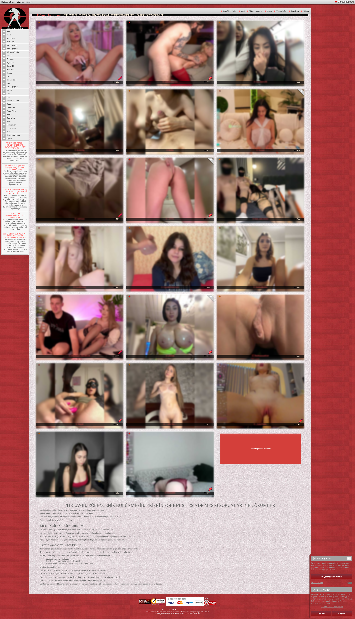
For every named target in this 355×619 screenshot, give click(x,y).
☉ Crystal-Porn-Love (170, 287)
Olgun (9, 104)
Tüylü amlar (11, 125)
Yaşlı (8, 132)
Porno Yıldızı (11, 111)
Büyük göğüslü (12, 49)
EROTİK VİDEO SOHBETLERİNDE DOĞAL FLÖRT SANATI (15, 215)
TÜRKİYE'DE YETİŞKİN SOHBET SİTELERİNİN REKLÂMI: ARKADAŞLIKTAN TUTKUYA (15, 146)
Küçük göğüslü (12, 87)
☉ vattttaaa (80, 219)
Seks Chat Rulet (229, 11)
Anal (8, 31)
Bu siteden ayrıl (317, 583)
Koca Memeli (12, 80)
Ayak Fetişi (11, 38)
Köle (8, 83)
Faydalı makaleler (55, 15)
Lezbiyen (295, 11)
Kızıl (8, 94)
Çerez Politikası (167, 610)
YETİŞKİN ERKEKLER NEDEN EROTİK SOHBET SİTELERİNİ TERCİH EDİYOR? (15, 191)
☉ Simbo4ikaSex (260, 287)
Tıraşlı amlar (11, 128)
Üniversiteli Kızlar (13, 135)
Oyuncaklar (11, 108)
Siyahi (9, 121)
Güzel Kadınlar (255, 11)
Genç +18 (10, 66)
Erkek (269, 11)
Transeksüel (281, 11)
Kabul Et (342, 613)
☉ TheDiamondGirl (260, 356)
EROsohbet (41, 15)
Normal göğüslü (13, 101)
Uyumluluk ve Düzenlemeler (184, 610)
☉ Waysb (79, 424)
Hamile (9, 73)
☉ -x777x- (170, 219)
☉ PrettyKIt (170, 493)
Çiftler (306, 11)
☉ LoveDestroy (79, 287)
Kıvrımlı (9, 90)
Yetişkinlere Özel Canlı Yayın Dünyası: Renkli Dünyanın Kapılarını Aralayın (15, 167)
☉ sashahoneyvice (170, 82)
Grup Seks (11, 70)
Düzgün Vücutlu (13, 52)
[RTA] (349, 582)
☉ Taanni (260, 150)
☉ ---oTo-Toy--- (170, 424)
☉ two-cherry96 (260, 82)
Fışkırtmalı (10, 63)
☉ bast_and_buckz (260, 219)
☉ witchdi (170, 356)
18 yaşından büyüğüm (331, 577)
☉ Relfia (170, 150)
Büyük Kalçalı (12, 45)
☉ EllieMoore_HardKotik (79, 356)
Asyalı (9, 35)
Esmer (9, 56)
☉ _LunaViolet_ (260, 424)
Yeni (243, 11)
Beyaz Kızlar (11, 42)
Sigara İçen (11, 118)
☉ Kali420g (79, 150)
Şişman (9, 139)
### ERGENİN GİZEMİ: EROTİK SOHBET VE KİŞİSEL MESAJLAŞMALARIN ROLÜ (15, 236)
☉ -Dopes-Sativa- (79, 493)
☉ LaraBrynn (79, 82)
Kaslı (8, 76)
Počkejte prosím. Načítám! (260, 449)
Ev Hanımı (10, 59)
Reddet (321, 613)
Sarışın (9, 115)
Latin (8, 97)
